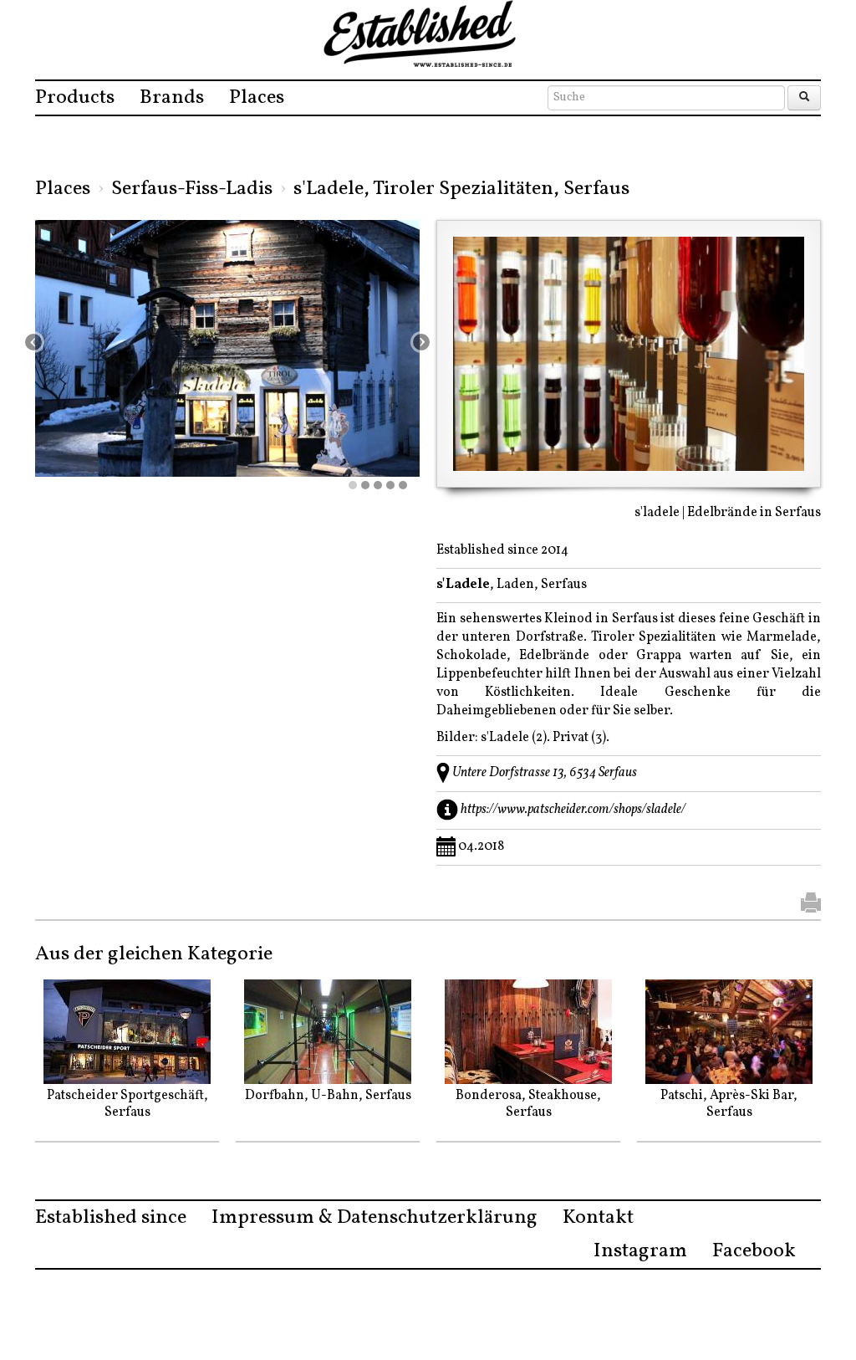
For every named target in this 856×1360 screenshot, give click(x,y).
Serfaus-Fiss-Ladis (192, 189)
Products (75, 98)
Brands (172, 98)
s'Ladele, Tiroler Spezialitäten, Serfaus (461, 189)
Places (256, 98)
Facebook (754, 1251)
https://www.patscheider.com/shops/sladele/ (573, 809)
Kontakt (598, 1218)
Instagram (640, 1251)
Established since (110, 1218)
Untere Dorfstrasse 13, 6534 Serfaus (544, 772)
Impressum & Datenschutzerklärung (374, 1218)
